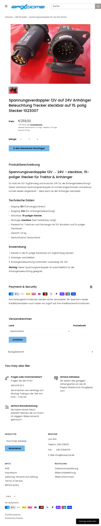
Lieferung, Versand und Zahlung (21, 476)
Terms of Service (14, 480)
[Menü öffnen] (6, 6)
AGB (7, 468)
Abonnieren (15, 448)
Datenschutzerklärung (66, 468)
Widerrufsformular (64, 476)
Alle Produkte (21, 17)
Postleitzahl (79, 325)
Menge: (13, 139)
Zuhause (9, 17)
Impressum (11, 472)
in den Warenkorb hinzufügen (29, 148)
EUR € (8, 496)
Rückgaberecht (16, 351)
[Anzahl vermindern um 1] (20, 139)
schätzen (17, 339)
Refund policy (12, 485)
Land (11, 325)
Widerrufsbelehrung (65, 472)
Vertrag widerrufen (88, 521)
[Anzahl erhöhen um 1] (37, 139)
